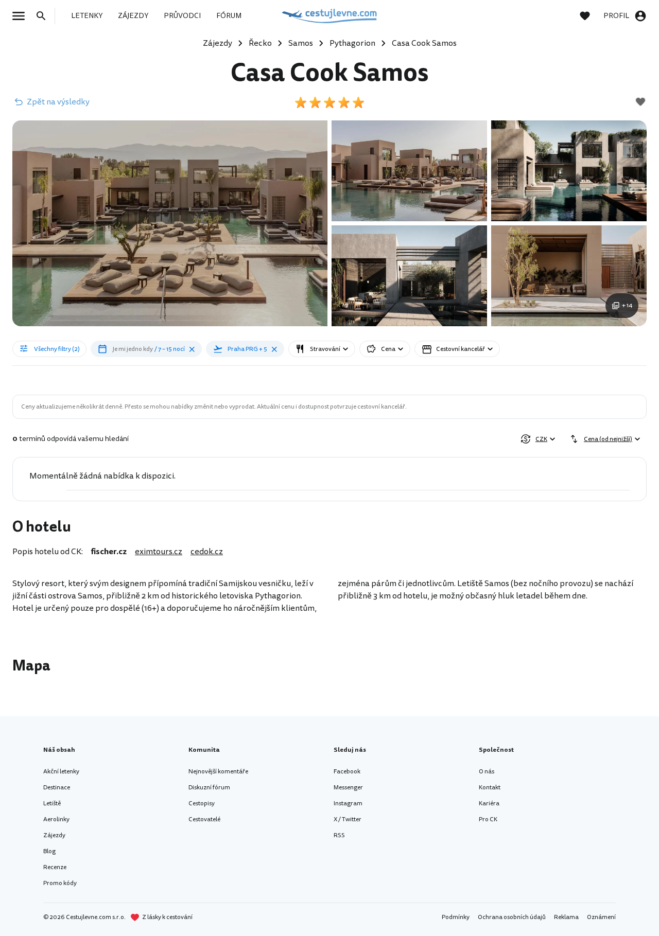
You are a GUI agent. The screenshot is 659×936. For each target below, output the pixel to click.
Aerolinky (56, 819)
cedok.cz (206, 551)
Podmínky (456, 917)
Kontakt (489, 787)
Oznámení (601, 917)
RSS (339, 835)
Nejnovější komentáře (218, 771)
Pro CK (488, 819)
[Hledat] (44, 16)
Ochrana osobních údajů (512, 917)
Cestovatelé (204, 819)
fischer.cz (109, 551)
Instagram (348, 803)
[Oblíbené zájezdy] (590, 16)
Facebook (347, 771)
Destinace (56, 787)
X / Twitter (347, 819)
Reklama (566, 917)
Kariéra (489, 803)
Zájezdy (54, 835)
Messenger (348, 787)
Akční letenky (61, 771)
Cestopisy (201, 803)
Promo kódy (60, 883)
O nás (486, 771)
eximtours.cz (158, 551)
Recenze (54, 867)
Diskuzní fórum (209, 787)
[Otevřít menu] (21, 16)
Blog (49, 851)
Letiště (52, 803)
